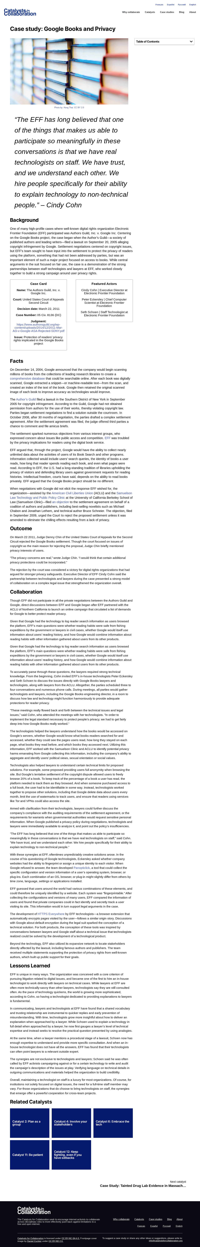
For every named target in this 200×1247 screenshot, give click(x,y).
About (192, 12)
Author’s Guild (26, 399)
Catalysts (150, 12)
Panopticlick (82, 867)
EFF (107, 438)
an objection (60, 502)
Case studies (167, 12)
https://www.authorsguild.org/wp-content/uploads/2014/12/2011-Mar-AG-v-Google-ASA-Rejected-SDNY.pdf (38, 328)
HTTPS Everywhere (51, 914)
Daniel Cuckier (34, 1241)
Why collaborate (131, 12)
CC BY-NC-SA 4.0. (71, 1238)
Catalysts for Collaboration (31, 1238)
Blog (181, 12)
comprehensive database (27, 378)
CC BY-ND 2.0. (56, 1241)
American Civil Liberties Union (72, 493)
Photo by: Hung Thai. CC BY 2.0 (69, 107)
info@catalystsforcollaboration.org (165, 1240)
